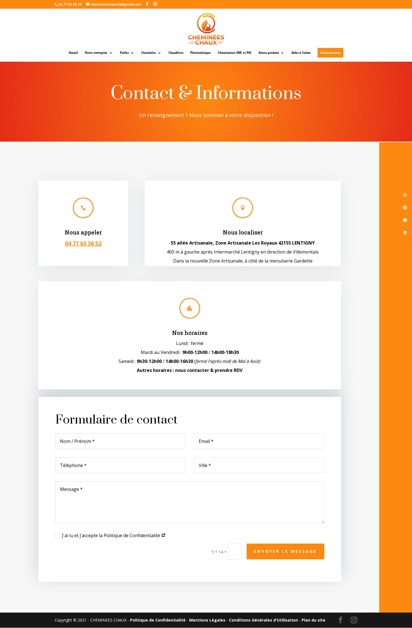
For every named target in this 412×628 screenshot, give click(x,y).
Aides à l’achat (301, 53)
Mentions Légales (207, 620)
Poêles (124, 53)
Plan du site (313, 620)
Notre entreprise (96, 53)
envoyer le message (285, 551)
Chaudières (175, 53)
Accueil (73, 53)
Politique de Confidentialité (158, 620)
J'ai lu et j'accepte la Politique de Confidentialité (111, 535)
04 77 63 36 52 (83, 243)
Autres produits (269, 53)
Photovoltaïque (200, 53)
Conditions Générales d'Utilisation (263, 620)
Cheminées (148, 53)
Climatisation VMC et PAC (235, 53)
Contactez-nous (330, 52)
